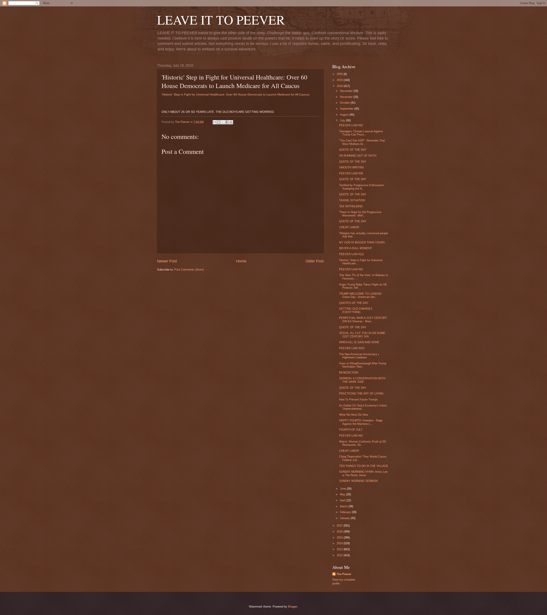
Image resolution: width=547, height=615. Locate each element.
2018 (340, 86)
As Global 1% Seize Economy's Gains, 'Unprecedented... (363, 407)
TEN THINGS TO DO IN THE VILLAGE (363, 466)
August (345, 114)
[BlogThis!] (219, 122)
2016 (340, 531)
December (346, 91)
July (343, 120)
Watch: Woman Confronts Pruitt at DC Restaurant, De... (362, 443)
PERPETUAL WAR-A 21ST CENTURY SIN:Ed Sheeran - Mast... (363, 319)
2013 (340, 549)
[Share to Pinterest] (231, 122)
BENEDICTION (348, 372)
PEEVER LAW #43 (351, 269)
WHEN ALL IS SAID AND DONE (359, 342)
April (343, 500)
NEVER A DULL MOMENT (355, 248)
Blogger (292, 606)
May (343, 494)
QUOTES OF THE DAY (353, 303)
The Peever (344, 574)
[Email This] (215, 122)
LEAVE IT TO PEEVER (221, 19)
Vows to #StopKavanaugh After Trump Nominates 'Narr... (362, 365)
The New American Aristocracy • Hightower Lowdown (359, 356)
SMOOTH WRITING (351, 167)
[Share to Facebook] (227, 122)
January (345, 518)
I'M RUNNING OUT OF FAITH (357, 155)
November (346, 97)
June (343, 488)
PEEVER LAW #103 (351, 348)
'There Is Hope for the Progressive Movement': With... (360, 213)
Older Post (315, 261)
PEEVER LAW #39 (351, 173)
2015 (340, 537)
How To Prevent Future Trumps (358, 399)
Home (241, 261)
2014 (340, 543)
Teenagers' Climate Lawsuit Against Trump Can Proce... (361, 133)
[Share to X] (223, 122)
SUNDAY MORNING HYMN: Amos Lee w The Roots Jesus (363, 473)
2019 (340, 80)
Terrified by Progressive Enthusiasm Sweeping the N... (361, 187)
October (345, 102)
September (347, 108)
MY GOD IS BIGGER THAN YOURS (362, 242)
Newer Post (167, 261)
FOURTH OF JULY (351, 429)
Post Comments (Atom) (189, 269)
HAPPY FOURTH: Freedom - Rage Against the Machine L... (360, 422)
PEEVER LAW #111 (351, 254)
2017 (340, 525)
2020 (340, 74)
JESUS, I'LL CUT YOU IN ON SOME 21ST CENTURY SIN (362, 334)
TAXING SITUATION (352, 200)
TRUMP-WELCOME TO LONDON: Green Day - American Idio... (360, 295)
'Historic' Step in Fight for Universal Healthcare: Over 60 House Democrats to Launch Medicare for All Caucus (235, 94)
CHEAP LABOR (349, 227)
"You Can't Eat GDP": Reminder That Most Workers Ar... (362, 142)
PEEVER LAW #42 (351, 125)
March (344, 506)
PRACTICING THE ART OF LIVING (361, 393)
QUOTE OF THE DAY (352, 149)
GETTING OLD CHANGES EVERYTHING (355, 310)
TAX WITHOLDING (351, 206)
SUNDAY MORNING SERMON (358, 481)
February (346, 512)
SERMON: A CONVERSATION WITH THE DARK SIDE (362, 380)
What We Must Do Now (353, 414)
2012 (340, 555)
